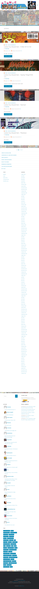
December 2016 (24, 370)
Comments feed (6, 179)
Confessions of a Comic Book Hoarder (8, 155)
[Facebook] (17, 149)
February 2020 (23, 305)
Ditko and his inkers (8, 425)
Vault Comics (9, 564)
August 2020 (23, 295)
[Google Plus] (20, 149)
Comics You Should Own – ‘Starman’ (15, 105)
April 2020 (23, 302)
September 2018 (24, 334)
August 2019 (23, 316)
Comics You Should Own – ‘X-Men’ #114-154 (17, 47)
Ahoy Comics (6, 534)
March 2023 (23, 243)
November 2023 (24, 229)
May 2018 (23, 341)
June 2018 (23, 339)
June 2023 (23, 238)
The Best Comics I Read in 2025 (10, 420)
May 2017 (23, 361)
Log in (4, 176)
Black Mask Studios (10, 538)
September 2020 (24, 294)
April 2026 (23, 181)
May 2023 (23, 240)
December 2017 (24, 349)
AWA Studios (11, 536)
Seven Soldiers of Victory (13, 557)
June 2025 (23, 197)
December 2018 (24, 329)
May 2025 (23, 199)
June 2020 (23, 299)
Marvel (16, 547)
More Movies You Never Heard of (10, 455)
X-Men (11, 566)
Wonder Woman (6, 566)
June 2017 (23, 359)
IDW (12, 545)
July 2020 (22, 297)
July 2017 (22, 358)
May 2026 (23, 179)
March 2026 (23, 182)
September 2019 (24, 314)
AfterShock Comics (13, 532)
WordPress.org (5, 181)
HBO (4, 545)
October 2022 (23, 251)
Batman (5, 538)
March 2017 (23, 364)
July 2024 (22, 216)
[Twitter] (18, 149)
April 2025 (23, 201)
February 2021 (23, 285)
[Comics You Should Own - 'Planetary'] (19, 126)
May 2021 (23, 280)
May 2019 (23, 321)
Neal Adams (5, 551)
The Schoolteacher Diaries (6, 166)
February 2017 (23, 366)
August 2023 (23, 235)
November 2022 (24, 250)
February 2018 (23, 346)
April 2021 (23, 282)
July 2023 (22, 236)
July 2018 (22, 337)
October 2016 (23, 373)
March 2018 (23, 344)
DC (14, 540)
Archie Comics (6, 536)
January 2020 (23, 307)
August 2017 (23, 356)
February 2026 (23, 184)
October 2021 (23, 272)
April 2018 (23, 343)
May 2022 (23, 260)
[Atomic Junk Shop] (18, 5)
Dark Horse (11, 540)
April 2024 (23, 221)
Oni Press (10, 551)
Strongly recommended (7, 561)
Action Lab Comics (6, 532)
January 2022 (23, 267)
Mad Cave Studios (10, 547)
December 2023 (24, 228)
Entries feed (5, 177)
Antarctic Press (11, 534)
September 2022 (24, 253)
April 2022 (23, 262)
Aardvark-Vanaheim (7, 530)
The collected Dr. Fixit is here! (10, 524)
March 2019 (23, 324)
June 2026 (23, 177)
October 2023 (23, 231)
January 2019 (23, 327)
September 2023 (24, 233)
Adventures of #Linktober (9, 414)
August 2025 (23, 194)
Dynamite (9, 542)
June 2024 (23, 218)
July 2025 (22, 196)
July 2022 (22, 256)
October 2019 (23, 312)
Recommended (13, 553)
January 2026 (23, 186)
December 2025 (24, 187)
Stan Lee (12, 559)
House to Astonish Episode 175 (10, 409)
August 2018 (23, 336)
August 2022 (23, 255)
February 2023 (23, 245)
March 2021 (23, 283)
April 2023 (23, 241)
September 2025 (24, 192)
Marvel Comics (6, 549)
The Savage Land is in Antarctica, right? (11, 467)
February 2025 (23, 204)
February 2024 (23, 224)
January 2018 (23, 348)
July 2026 (22, 176)
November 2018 (24, 331)
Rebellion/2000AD (6, 553)
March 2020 (23, 304)
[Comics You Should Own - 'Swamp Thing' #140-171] (19, 68)
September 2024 (24, 213)
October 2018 (23, 332)
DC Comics (5, 542)
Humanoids (8, 545)
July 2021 (22, 277)
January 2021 (23, 287)
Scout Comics (6, 557)
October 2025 (23, 191)
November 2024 (24, 209)
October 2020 (23, 292)
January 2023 (23, 246)
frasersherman (23, 409)
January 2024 (23, 226)
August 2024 (23, 214)
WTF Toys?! (3, 168)
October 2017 (23, 353)
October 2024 (23, 211)
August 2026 (23, 174)
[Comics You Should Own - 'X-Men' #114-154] (19, 40)
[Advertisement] (19, 18)
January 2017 (23, 368)
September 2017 (24, 354)
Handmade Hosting (15, 581)
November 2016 (24, 371)
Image (15, 545)
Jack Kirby (5, 547)
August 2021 (23, 275)
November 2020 (24, 290)
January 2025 (23, 206)
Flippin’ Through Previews (6, 159)
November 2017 (24, 351)
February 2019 (23, 326)
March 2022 (23, 263)
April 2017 (23, 363)
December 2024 (24, 208)
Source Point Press (7, 559)
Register (4, 174)
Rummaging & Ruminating (6, 164)
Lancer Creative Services (21, 580)
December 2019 (24, 309)
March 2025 (23, 203)
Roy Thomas (14, 555)
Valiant (5, 564)
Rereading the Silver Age (7, 555)
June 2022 (23, 258)
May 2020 (23, 300)
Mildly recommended (13, 549)
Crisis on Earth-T (4, 157)
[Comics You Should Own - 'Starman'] (19, 98)
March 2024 (23, 223)
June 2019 (23, 319)
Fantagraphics (15, 542)
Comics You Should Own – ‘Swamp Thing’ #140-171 (18, 76)
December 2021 (24, 268)
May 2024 (23, 219)
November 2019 (24, 310)
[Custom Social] (22, 149)
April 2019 (23, 322)
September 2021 (24, 273)
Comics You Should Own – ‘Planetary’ (15, 133)
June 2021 (23, 278)
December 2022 (24, 248)
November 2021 (24, 270)
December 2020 (24, 289)
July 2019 (22, 317)
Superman (14, 561)
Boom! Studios (6, 540)
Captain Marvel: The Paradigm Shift (10, 430)
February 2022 (23, 265)
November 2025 (24, 189)
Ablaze (12, 530)
